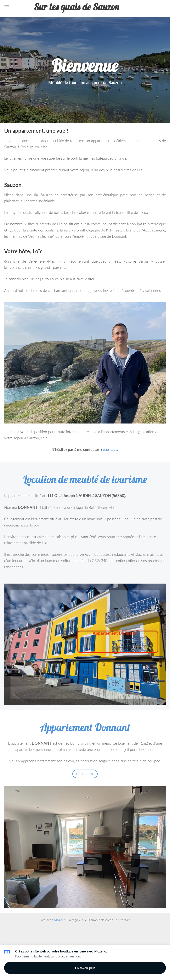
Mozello (60, 920)
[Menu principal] (6, 6)
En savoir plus (85, 968)
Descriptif (85, 774)
